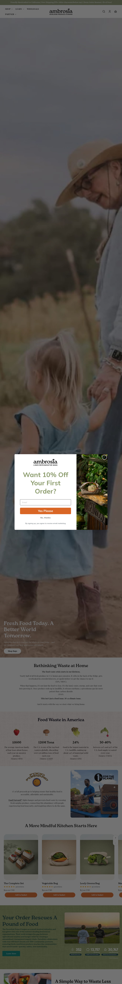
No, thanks (45, 517)
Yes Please (45, 511)
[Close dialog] (104, 457)
